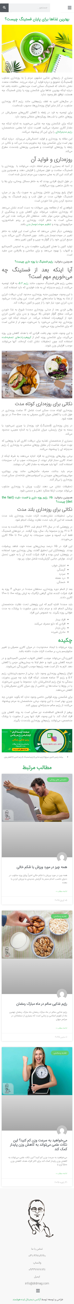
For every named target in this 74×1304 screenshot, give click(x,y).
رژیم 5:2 (23, 283)
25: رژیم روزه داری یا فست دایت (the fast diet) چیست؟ (37, 499)
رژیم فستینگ (28, 757)
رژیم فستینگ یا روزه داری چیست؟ (34, 261)
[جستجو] (4, 7)
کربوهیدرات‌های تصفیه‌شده (16, 337)
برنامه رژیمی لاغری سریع (54, 757)
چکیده (65, 640)
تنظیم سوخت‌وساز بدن (38, 224)
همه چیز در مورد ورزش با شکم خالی (42, 867)
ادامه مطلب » (61, 891)
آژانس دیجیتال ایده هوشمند (27, 1299)
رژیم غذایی (39, 757)
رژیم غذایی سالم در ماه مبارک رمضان (41, 1004)
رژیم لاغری (18, 757)
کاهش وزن (8, 757)
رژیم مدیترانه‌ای (63, 132)
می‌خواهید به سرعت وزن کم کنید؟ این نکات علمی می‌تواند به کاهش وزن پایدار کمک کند (38, 1144)
